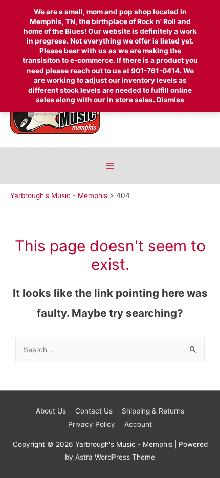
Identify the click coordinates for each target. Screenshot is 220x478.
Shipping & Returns (153, 411)
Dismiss (170, 100)
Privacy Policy (91, 424)
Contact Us (94, 411)
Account (138, 424)
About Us (51, 411)
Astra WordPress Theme (115, 457)
